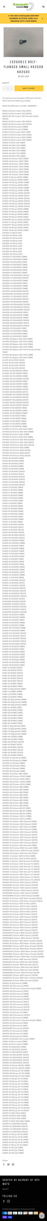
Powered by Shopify (28, 1209)
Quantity (5, 83)
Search (5, 1189)
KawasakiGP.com (14, 1209)
